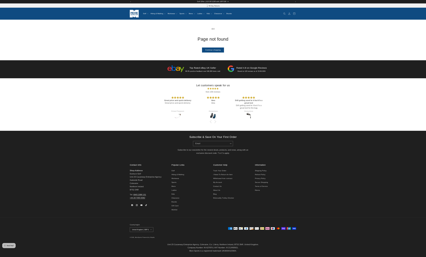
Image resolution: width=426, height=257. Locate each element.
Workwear (175, 178)
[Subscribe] (230, 143)
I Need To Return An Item (223, 174)
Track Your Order (219, 171)
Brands (174, 202)
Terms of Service (261, 186)
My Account (217, 182)
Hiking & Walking (178, 174)
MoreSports (138, 237)
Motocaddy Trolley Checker (223, 198)
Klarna (257, 190)
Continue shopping (213, 50)
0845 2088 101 (139, 195)
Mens (174, 186)
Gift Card (175, 206)
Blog (215, 194)
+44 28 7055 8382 (137, 198)
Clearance (175, 198)
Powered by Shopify (148, 237)
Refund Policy (260, 174)
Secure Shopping (261, 182)
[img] (213, 88)
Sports (174, 182)
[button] (145, 13)
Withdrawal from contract (222, 178)
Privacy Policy (260, 178)
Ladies (174, 190)
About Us (216, 190)
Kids (173, 194)
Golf (173, 171)
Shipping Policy (261, 171)
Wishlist (174, 210)
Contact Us (217, 186)
